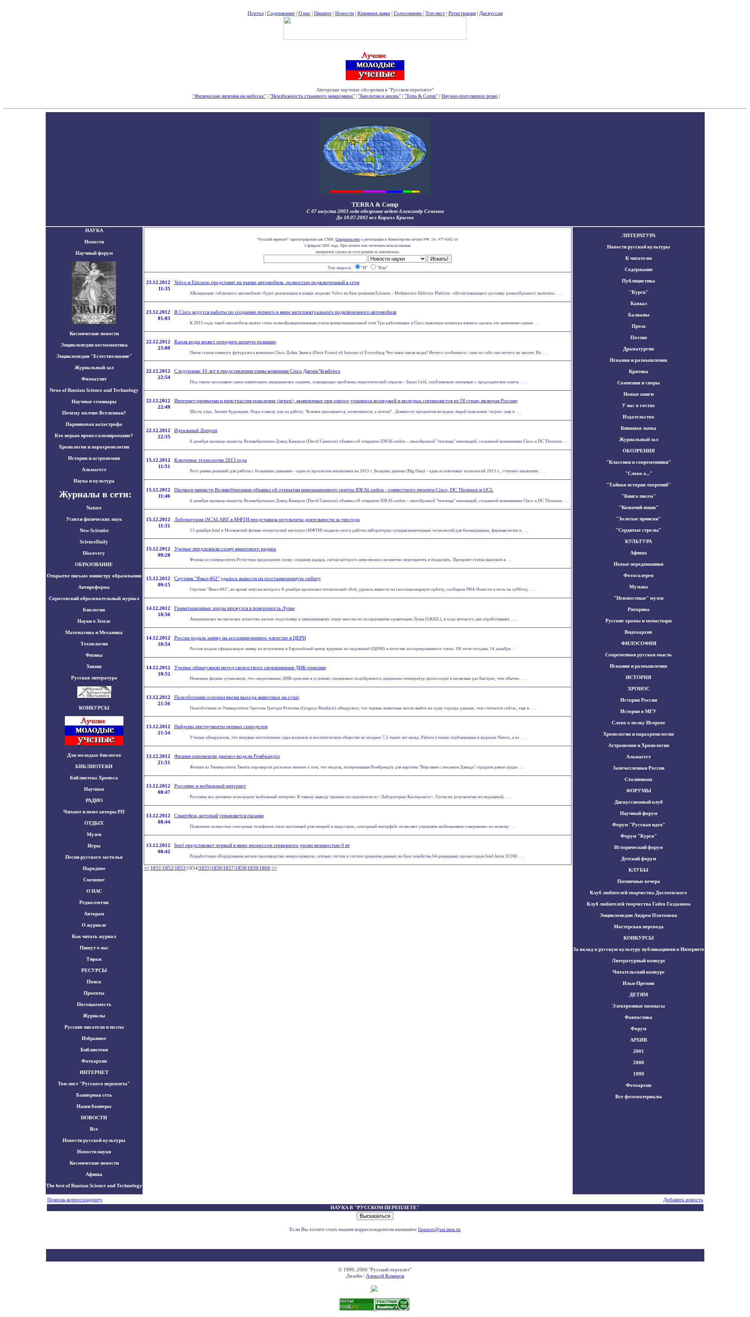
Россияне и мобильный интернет (210, 786)
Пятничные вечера (638, 881)
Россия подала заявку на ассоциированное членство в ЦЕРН (240, 638)
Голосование (408, 13)
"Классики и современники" (638, 462)
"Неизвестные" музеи (638, 598)
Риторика (639, 609)
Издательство (638, 417)
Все (94, 1129)
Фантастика (638, 1017)
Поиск (94, 982)
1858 (240, 868)
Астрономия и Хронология (638, 745)
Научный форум (94, 253)
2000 (638, 1062)
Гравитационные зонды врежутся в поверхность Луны (234, 608)
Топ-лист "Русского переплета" (94, 1083)
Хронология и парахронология (94, 447)
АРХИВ (638, 1040)
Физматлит (94, 379)
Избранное (94, 1038)
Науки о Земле (94, 621)
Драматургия (638, 349)
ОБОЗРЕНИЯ (639, 451)
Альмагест (94, 469)
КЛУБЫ (638, 870)
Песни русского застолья (94, 857)
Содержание (281, 13)
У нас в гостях (638, 405)
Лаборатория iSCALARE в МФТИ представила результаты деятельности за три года (267, 519)
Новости (344, 13)
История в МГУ (638, 711)
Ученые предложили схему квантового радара (225, 549)
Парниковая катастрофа (94, 424)
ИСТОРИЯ (638, 677)
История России (638, 700)
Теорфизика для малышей (529, 96)
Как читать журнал (94, 936)
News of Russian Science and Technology (94, 390)
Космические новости (94, 333)
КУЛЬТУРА (638, 541)
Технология (94, 644)
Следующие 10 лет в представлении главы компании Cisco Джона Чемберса (257, 371)
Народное (94, 868)
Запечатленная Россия (638, 768)
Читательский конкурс (638, 972)
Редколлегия (94, 902)
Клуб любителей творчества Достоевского (638, 892)
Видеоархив (638, 632)
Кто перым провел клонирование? (94, 435)
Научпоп (94, 789)
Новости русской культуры (93, 1140)
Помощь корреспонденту (75, 1200)
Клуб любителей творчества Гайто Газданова (639, 904)
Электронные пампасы (638, 1006)
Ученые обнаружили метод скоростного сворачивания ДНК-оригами (250, 667)
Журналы (94, 1016)
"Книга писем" (638, 496)
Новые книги (638, 394)
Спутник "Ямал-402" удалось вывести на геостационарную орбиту (247, 578)
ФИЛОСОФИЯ (638, 643)
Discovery (94, 553)
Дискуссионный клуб (638, 802)
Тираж (94, 959)
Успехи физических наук (94, 519)
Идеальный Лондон (195, 430)
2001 (638, 1051)
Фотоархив (94, 1061)
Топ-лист (435, 13)
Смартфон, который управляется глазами (219, 815)
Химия (94, 666)
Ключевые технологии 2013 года (210, 460)
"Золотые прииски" (638, 519)
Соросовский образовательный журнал (94, 598)
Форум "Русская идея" (638, 824)
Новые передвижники (638, 564)
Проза (639, 326)
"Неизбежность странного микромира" (312, 96)
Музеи (94, 834)
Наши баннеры (94, 1106)
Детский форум (638, 858)
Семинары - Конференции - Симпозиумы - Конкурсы (375, 102)
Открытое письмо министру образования (94, 576)
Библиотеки (94, 1050)
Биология (94, 610)
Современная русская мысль (638, 655)
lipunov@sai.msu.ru (439, 1229)
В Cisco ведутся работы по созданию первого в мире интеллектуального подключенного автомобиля (285, 312)
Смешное (94, 880)
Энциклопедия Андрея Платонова (638, 915)
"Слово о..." (638, 473)
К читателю (638, 258)
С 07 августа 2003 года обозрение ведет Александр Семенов (375, 211)
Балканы (638, 315)
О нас (304, 13)
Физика (94, 655)
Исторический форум (638, 847)
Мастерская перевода (639, 926)
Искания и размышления (638, 360)
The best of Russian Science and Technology (94, 1185)
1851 (155, 868)
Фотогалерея (638, 575)
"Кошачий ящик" (639, 507)
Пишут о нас (94, 948)
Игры (94, 846)
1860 (264, 868)
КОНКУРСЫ (638, 938)
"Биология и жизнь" (379, 96)
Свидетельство (348, 239)
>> (274, 868)
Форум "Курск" (638, 836)
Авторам (94, 914)
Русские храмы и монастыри (638, 621)
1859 (252, 868)
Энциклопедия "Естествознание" (94, 356)
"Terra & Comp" (421, 96)
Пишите (323, 13)
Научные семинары (93, 401)
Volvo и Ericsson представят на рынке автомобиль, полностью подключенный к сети (266, 282)
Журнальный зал (94, 367)
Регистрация (462, 13)
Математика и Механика (94, 632)
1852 (167, 868)
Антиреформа (94, 587)
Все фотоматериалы (638, 1096)
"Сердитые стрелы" (638, 530)
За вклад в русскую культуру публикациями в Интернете (638, 949)
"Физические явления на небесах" (229, 96)
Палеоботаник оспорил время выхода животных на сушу (237, 697)
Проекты (94, 993)
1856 (216, 868)
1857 (228, 868)
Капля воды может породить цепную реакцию (225, 342)
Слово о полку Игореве (638, 723)
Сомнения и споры (638, 383)
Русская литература (94, 678)
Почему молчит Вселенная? (94, 413)
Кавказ (638, 303)
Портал (256, 13)
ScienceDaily (94, 542)
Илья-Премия (638, 983)
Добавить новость (683, 1200)
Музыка (638, 587)
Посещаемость (94, 1004)
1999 (638, 1074)
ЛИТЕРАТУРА (638, 235)
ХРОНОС (639, 689)
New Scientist (94, 530)
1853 (180, 868)
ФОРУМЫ (638, 790)
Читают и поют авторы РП (94, 812)
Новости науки (94, 1151)
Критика (638, 371)
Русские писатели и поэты (94, 1027)
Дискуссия (491, 13)
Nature (94, 508)
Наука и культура (93, 481)
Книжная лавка (373, 13)
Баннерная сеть (94, 1095)
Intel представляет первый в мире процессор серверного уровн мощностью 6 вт (262, 845)
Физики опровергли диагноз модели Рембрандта (227, 756)
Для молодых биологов (94, 755)
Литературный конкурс (639, 960)
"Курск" (638, 292)
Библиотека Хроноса (94, 778)
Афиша (94, 1174)
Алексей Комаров (385, 1276)
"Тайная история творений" (638, 485)
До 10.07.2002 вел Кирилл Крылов (375, 217)
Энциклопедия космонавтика (94, 345)
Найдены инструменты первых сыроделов (221, 726)
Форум (638, 1028)
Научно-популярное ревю (469, 96)
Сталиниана (638, 779)
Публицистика (638, 281)
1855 (204, 868)
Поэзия (638, 337)
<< (146, 868)
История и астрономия (94, 458)
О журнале (94, 925)
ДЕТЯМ (638, 994)
